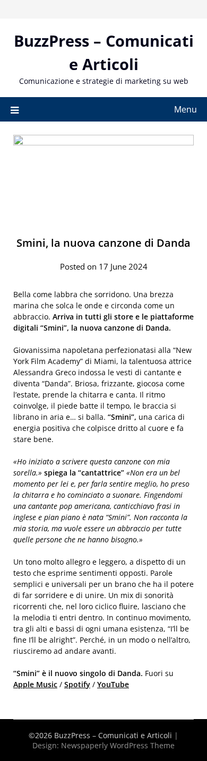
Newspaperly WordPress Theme (118, 745)
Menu (185, 109)
